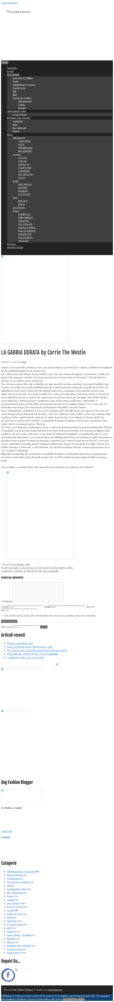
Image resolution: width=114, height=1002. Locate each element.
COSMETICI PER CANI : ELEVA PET (25, 657)
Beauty (16, 81)
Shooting (22, 108)
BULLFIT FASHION (26, 231)
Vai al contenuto (9, 2)
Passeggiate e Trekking (23, 78)
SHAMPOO (23, 191)
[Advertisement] (57, 39)
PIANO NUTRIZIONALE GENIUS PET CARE (29, 646)
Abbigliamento (19, 138)
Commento (6, 601)
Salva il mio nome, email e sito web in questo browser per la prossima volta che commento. (50, 615)
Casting (21, 104)
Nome (4, 606)
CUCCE (21, 177)
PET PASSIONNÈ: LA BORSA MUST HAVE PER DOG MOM (37, 650)
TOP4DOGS (23, 241)
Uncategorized (15, 949)
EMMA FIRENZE (25, 217)
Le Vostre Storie (20, 114)
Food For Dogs (19, 88)
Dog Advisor (13, 74)
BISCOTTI (22, 201)
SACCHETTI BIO (25, 174)
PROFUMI (22, 187)
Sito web (90, 606)
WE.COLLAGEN (25, 224)
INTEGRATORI (24, 184)
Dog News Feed (15, 906)
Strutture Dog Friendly (18, 117)
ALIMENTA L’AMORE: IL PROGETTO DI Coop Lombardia (30, 571)
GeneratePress (54, 989)
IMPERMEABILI (25, 148)
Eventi (10, 71)
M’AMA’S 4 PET (25, 234)
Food (15, 197)
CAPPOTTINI (24, 141)
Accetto (66, 999)
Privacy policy (77, 999)
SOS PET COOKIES (26, 227)
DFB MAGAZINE (15, 247)
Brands (16, 211)
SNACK (21, 204)
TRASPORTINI (24, 167)
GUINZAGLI (23, 164)
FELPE (21, 144)
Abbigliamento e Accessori (24, 84)
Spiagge (16, 131)
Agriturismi (18, 121)
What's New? (13, 952)
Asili (14, 91)
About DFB (6, 831)
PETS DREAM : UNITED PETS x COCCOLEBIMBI (32, 653)
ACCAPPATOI (24, 194)
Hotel (15, 124)
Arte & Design (19, 207)
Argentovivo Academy (22, 98)
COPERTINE (24, 171)
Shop (9, 134)
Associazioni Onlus (16, 111)
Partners (11, 244)
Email (46, 606)
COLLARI (22, 161)
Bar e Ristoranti (19, 128)
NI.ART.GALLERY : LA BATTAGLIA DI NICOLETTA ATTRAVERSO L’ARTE (37, 567)
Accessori (17, 154)
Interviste (12, 67)
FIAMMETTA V (24, 214)
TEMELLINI (23, 221)
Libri (15, 94)
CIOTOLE (22, 157)
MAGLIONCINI (25, 151)
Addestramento (25, 101)
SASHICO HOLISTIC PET (20, 643)
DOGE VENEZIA (25, 237)
